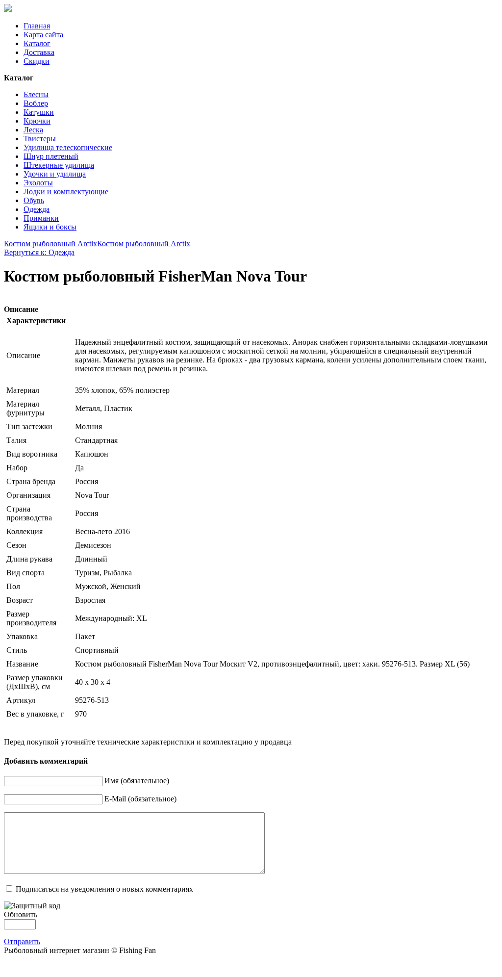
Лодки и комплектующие (66, 191)
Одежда (37, 209)
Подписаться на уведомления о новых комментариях (104, 889)
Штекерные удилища (59, 165)
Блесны (36, 94)
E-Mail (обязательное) (140, 799)
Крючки (37, 121)
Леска (33, 130)
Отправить (22, 941)
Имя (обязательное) (136, 780)
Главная (37, 26)
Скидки (37, 61)
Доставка (39, 52)
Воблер (36, 103)
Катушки (39, 112)
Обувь (34, 200)
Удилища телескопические (68, 147)
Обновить (20, 914)
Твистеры (40, 138)
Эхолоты (38, 183)
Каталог (37, 43)
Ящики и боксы (50, 227)
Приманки (41, 218)
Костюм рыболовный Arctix (50, 243)
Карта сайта (43, 34)
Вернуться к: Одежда (39, 252)
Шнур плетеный (51, 156)
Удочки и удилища (55, 174)
